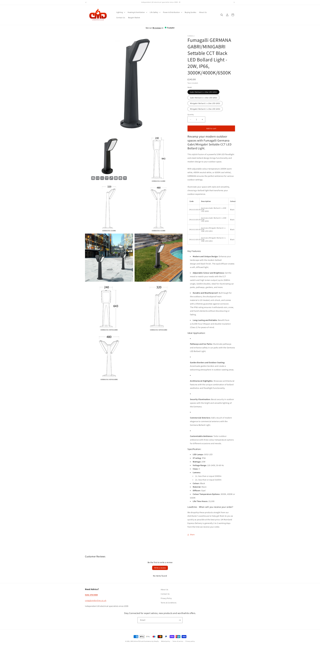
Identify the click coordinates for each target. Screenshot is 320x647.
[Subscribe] (179, 620)
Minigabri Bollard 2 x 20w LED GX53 (205, 109)
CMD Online (134, 641)
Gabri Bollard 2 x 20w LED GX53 (203, 98)
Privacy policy (190, 641)
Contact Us (165, 594)
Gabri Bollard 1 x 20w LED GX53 (203, 92)
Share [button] (192, 534)
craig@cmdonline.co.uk (95, 600)
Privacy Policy (166, 598)
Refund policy (165, 641)
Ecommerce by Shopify (151, 641)
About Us (164, 589)
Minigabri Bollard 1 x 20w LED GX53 (205, 103)
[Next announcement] (234, 2)
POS (139, 641)
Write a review (160, 567)
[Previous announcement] (86, 2)
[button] (120, 12)
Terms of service (177, 641)
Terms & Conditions (168, 603)
